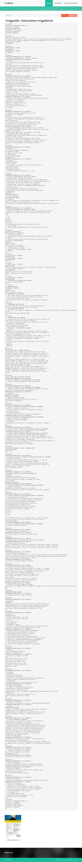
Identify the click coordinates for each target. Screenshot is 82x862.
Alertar (75, 859)
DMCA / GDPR (68, 859)
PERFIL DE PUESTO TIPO (13, 840)
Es (9, 3)
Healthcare (8, 15)
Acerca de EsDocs (59, 859)
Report (65, 15)
